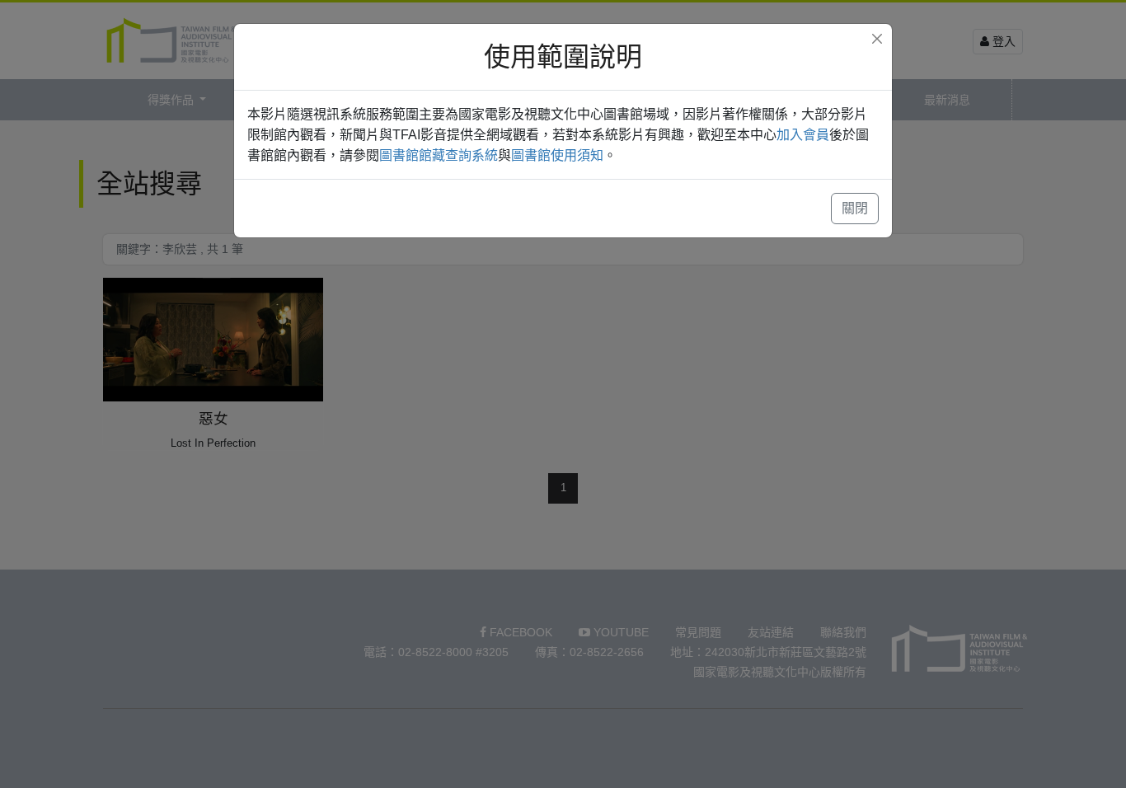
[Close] (877, 38)
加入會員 (802, 135)
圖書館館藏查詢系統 (438, 155)
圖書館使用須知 (557, 155)
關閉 (855, 208)
